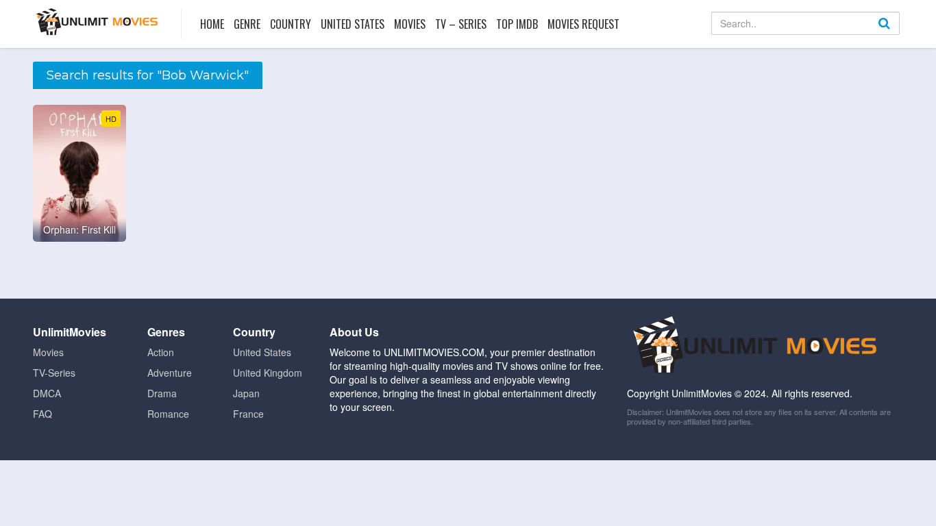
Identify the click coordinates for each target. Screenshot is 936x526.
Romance (168, 414)
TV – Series (461, 24)
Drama (162, 393)
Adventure (169, 372)
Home (212, 24)
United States (352, 24)
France (248, 414)
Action (160, 352)
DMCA (47, 393)
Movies (410, 24)
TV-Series (54, 372)
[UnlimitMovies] (97, 21)
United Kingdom (267, 372)
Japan (246, 393)
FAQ (42, 414)
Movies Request (583, 24)
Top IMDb (517, 24)
